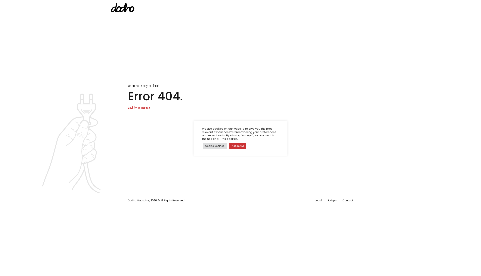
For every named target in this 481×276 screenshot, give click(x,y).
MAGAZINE (256, 8)
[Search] (370, 8)
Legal (318, 200)
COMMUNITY (334, 8)
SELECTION (294, 8)
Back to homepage (139, 107)
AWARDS (314, 8)
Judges (332, 200)
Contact (348, 200)
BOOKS (275, 8)
